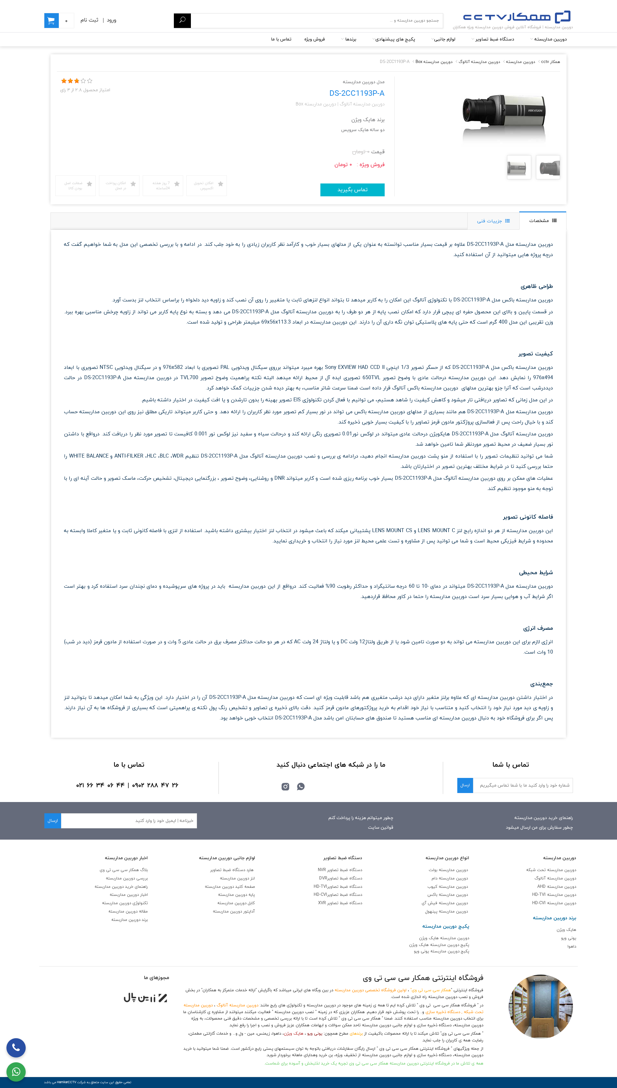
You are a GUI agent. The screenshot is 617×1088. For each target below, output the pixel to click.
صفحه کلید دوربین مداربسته (230, 887)
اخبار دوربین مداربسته (129, 895)
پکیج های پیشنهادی (395, 39)
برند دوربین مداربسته (129, 920)
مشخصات (539, 221)
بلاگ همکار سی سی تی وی (124, 870)
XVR (340, 903)
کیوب (433, 887)
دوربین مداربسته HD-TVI (554, 895)
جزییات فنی (489, 221)
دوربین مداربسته (550, 39)
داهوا (572, 947)
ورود (111, 20)
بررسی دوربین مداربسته (127, 878)
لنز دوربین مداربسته (237, 878)
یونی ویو (568, 938)
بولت (433, 870)
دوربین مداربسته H (554, 903)
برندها (350, 39)
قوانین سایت (380, 828)
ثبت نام (89, 20)
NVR (340, 870)
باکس (432, 895)
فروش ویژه (314, 39)
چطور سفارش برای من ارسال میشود (539, 828)
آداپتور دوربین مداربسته (234, 911)
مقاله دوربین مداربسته (128, 911)
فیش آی (430, 903)
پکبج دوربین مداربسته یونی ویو (441, 951)
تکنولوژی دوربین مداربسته (125, 903)
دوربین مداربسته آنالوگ (555, 878)
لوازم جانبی (444, 39)
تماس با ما (281, 39)
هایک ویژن (566, 930)
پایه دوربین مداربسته (236, 895)
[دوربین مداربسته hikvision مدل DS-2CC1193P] (548, 167)
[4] (83, 81)
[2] (70, 81)
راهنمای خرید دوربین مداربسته (543, 818)
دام (434, 878)
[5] (90, 81)
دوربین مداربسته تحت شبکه (551, 870)
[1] (64, 81)
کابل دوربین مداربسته (236, 903)
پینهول (432, 911)
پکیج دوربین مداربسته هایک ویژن (439, 945)
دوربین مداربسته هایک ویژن (444, 938)
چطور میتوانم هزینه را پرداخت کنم (360, 818)
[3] (77, 81)
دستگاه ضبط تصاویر (494, 39)
